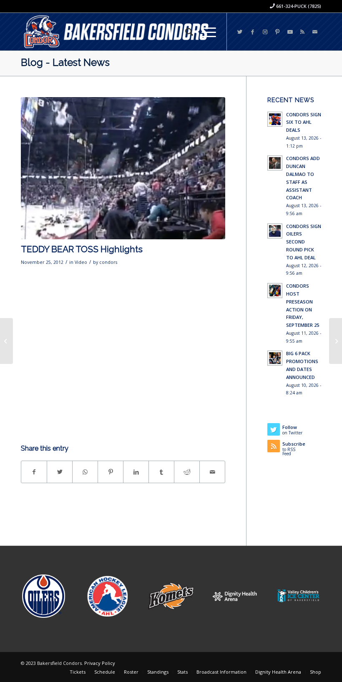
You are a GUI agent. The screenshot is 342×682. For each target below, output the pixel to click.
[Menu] (204, 31)
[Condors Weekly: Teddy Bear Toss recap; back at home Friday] (335, 341)
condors (108, 262)
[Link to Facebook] (252, 31)
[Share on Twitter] (59, 472)
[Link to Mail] (315, 31)
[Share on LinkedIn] (135, 472)
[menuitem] (185, 31)
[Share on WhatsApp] (85, 472)
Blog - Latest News (65, 62)
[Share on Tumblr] (161, 472)
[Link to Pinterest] (277, 31)
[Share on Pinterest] (110, 472)
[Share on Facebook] (34, 472)
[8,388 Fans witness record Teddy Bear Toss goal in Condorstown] (6, 341)
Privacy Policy (99, 663)
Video (81, 262)
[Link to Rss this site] (302, 31)
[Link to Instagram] (265, 31)
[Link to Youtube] (290, 31)
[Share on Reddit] (186, 472)
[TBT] (123, 168)
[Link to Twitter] (240, 31)
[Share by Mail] (212, 472)
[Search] (185, 31)
